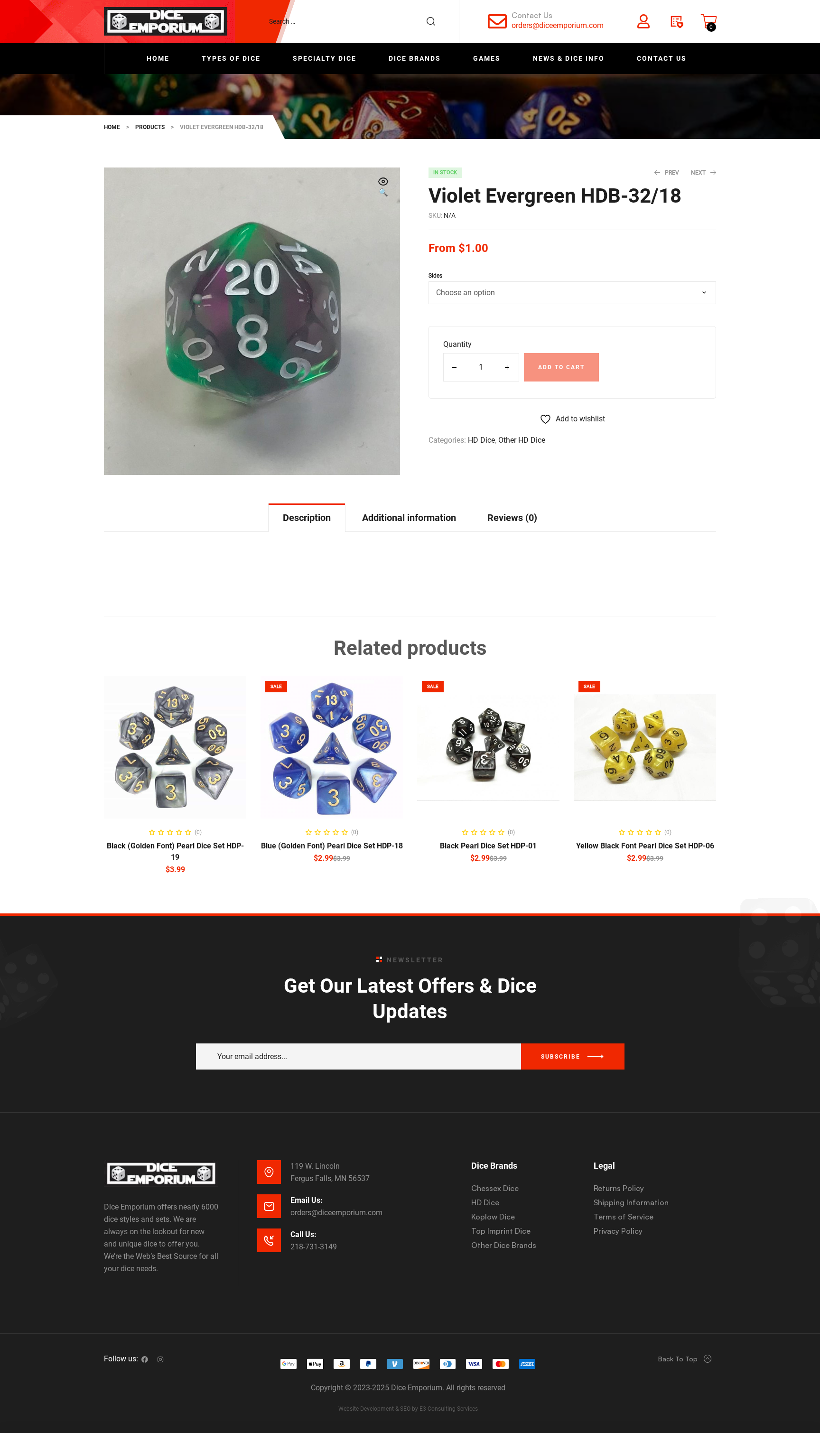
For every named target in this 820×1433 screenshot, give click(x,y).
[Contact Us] (497, 21)
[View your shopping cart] (709, 21)
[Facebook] (144, 1359)
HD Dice (481, 440)
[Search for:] (357, 21)
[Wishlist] (676, 21)
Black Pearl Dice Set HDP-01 (488, 845)
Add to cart (561, 367)
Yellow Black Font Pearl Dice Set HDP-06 (645, 845)
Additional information (409, 517)
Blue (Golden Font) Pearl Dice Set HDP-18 (332, 845)
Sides (435, 275)
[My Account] (643, 21)
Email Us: (306, 1200)
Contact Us (532, 15)
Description (307, 517)
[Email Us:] (269, 1206)
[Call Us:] (269, 1240)
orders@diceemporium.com (558, 25)
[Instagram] (160, 1359)
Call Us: (303, 1234)
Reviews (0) (512, 517)
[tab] (306, 517)
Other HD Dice (521, 440)
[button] (383, 188)
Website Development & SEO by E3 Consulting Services (408, 1408)
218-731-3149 (313, 1246)
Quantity (457, 344)
